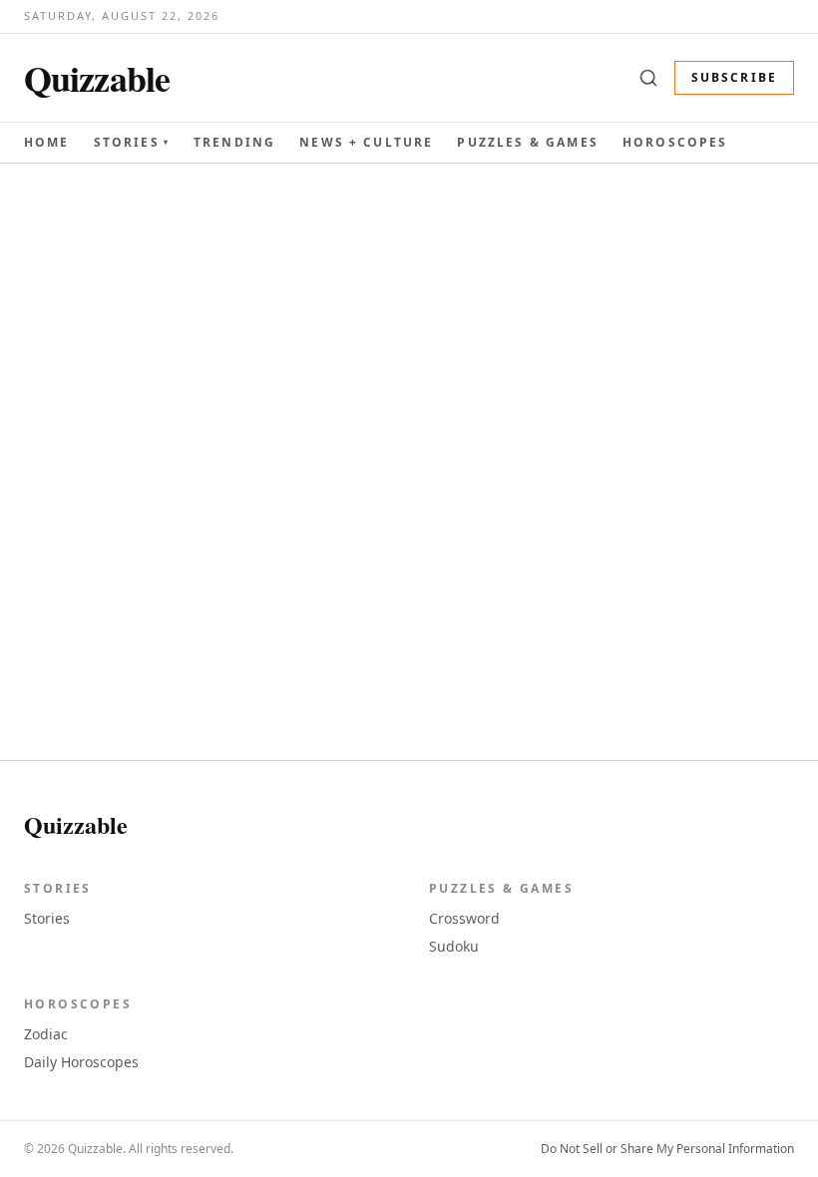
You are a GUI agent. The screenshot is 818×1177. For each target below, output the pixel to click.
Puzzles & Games (527, 142)
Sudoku (454, 946)
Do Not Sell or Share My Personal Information (667, 1149)
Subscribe (734, 77)
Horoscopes (675, 142)
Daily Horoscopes (81, 1061)
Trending (234, 142)
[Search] (648, 78)
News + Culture (366, 143)
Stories (132, 143)
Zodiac (46, 1033)
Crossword (464, 918)
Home (47, 142)
